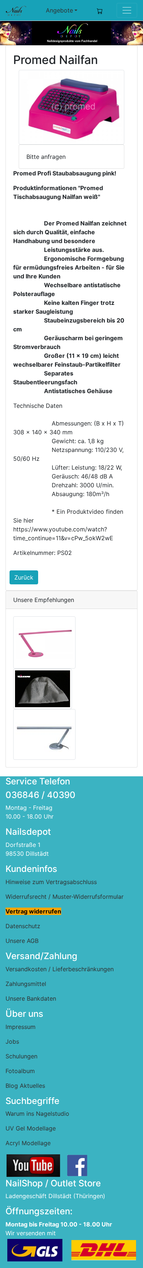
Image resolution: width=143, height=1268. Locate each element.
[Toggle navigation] (127, 10)
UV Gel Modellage (31, 1128)
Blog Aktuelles (25, 1085)
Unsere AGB (22, 940)
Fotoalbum (20, 1071)
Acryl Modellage (28, 1143)
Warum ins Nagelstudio (37, 1113)
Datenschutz (23, 926)
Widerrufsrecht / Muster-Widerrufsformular (65, 896)
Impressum (21, 1026)
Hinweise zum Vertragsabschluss (51, 882)
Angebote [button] (59, 10)
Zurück (23, 577)
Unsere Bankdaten (31, 998)
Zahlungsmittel (26, 983)
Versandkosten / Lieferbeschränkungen (60, 969)
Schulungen (21, 1056)
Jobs (12, 1041)
